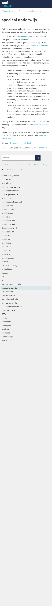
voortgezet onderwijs (38, 125)
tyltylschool (13, 143)
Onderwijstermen (10, 11)
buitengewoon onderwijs (37, 148)
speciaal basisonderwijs (39, 46)
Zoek (38, 158)
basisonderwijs (24, 37)
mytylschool (26, 143)
